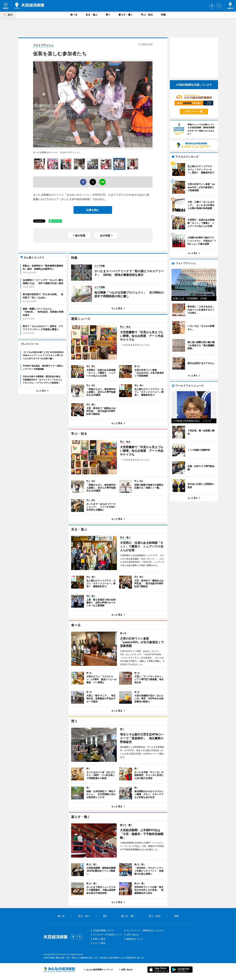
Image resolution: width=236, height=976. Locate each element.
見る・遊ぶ (92, 14)
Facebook (211, 6)
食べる (74, 14)
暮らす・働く (125, 14)
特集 (163, 14)
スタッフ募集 (99, 943)
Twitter (219, 6)
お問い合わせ (132, 934)
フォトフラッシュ (43, 45)
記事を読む (92, 210)
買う (108, 14)
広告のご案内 (99, 939)
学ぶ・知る (147, 14)
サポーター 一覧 (194, 111)
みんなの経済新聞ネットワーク (59, 969)
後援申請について (134, 939)
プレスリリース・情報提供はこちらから (145, 930)
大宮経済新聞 (29, 5)
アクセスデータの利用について (107, 934)
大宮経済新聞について (103, 930)
